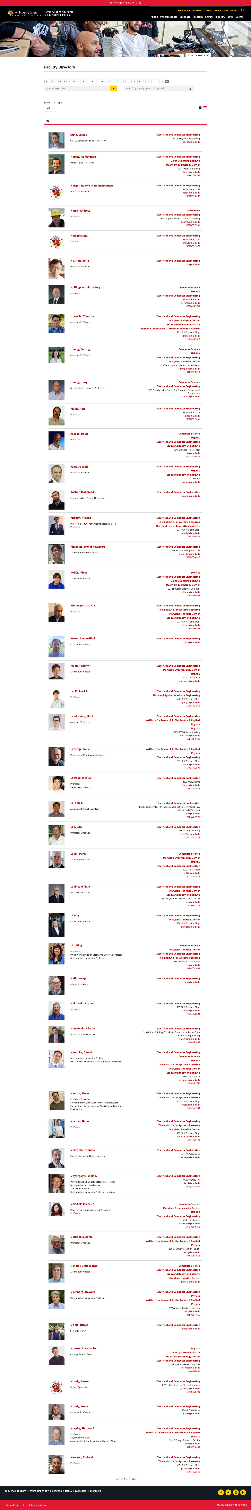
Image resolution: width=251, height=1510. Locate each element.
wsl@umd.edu (193, 901)
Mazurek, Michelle (82, 1204)
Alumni (209, 16)
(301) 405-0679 (192, 456)
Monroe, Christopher (84, 1348)
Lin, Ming (76, 945)
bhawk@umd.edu (191, 242)
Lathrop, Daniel (80, 749)
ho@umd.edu (193, 264)
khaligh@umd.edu (191, 533)
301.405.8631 (193, 1371)
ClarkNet (95, 1490)
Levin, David (78, 853)
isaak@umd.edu (192, 1183)
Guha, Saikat (78, 135)
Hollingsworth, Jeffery (85, 287)
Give (226, 10)
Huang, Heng (79, 382)
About (154, 16)
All (167, 81)
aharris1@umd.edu (190, 221)
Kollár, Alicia (78, 572)
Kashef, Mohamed (82, 492)
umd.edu (42, 1505)
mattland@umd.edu (190, 735)
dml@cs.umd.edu (191, 873)
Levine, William (80, 886)
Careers (197, 10)
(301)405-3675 (193, 246)
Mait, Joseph (78, 978)
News (230, 16)
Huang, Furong (80, 349)
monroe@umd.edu (190, 1367)
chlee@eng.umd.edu (190, 834)
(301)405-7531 (193, 225)
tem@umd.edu (192, 1443)
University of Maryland (125, 3)
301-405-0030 (193, 1447)
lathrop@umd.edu (190, 764)
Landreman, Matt (81, 716)
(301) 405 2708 (193, 306)
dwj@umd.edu (193, 453)
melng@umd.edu (191, 1252)
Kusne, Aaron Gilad (82, 638)
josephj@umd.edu (191, 481)
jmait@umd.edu (192, 982)
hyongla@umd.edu (190, 702)
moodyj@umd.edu (191, 1413)
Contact (208, 10)
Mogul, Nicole (79, 1325)
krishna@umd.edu (191, 624)
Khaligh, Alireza (80, 518)
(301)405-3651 (193, 419)
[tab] (125, 119)
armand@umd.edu (190, 1010)
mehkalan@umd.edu (189, 553)
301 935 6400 (193, 1391)
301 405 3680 (193, 1042)
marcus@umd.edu (191, 1104)
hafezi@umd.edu (191, 171)
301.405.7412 (193, 339)
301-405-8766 (193, 175)
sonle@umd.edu (192, 813)
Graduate (185, 16)
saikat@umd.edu (191, 141)
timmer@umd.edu (191, 335)
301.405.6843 (193, 628)
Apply (218, 10)
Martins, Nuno (79, 1121)
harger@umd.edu (191, 192)
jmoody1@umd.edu (190, 1388)
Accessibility (29, 1505)
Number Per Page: (53, 102)
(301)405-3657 (193, 1186)
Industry (220, 16)
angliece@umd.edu (190, 926)
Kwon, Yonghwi (80, 666)
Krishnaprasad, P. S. (83, 605)
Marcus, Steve (79, 1093)
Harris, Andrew (80, 210)
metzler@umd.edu (190, 1281)
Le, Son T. (76, 803)
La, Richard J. (79, 691)
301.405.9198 (193, 1139)
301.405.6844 (193, 1014)
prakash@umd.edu (190, 1468)
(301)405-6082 (193, 196)
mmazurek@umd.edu (189, 1223)
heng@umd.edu (192, 396)
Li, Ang (74, 915)
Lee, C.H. (76, 827)
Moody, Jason (79, 1381)
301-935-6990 (193, 816)
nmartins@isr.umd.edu (188, 1136)
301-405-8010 (193, 372)
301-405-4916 (193, 1255)
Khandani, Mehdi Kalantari (87, 546)
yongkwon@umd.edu (189, 681)
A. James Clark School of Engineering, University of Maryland (40, 9)
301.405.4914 (193, 705)
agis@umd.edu (192, 415)
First (117, 1478)
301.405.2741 (193, 1083)
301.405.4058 (193, 595)
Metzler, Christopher (83, 1266)
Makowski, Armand (82, 1003)
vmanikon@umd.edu (189, 1038)
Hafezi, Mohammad (83, 157)
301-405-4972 (193, 788)
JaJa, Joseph (79, 466)
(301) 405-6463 (192, 1226)
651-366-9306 (193, 738)
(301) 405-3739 (192, 837)
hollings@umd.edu (190, 302)
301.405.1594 (193, 767)
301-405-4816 (193, 1314)
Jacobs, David (79, 434)
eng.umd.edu (184, 10)
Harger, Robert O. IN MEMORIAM (91, 185)
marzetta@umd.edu (190, 1157)
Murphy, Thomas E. (82, 1428)
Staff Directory (39, 1490)
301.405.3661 (193, 1471)
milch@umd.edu (192, 1311)
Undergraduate (168, 16)
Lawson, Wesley (81, 778)
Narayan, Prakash (82, 1457)
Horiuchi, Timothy (82, 316)
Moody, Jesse (79, 1406)
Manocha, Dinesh (81, 1052)
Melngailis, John (81, 1237)
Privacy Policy (12, 1505)
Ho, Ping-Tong (79, 260)
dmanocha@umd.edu (189, 1079)
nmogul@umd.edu (190, 1328)
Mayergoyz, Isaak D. (83, 1176)
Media (68, 1490)
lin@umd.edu (193, 964)
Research (198, 16)
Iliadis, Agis (77, 408)
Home (190, 55)
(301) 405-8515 (192, 876)
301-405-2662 (193, 968)
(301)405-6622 (193, 557)
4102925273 (194, 905)
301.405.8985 (193, 536)
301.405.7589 (193, 1108)
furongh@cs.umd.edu (189, 368)
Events (239, 16)
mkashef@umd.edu (190, 495)
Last (134, 1478)
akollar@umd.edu (191, 592)
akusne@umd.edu (191, 642)
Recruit (234, 10)
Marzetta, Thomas (82, 1150)
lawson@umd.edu (191, 785)
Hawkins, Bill (79, 236)
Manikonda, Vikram (82, 1028)
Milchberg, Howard (82, 1292)
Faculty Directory (15, 1490)
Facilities (80, 1490)
